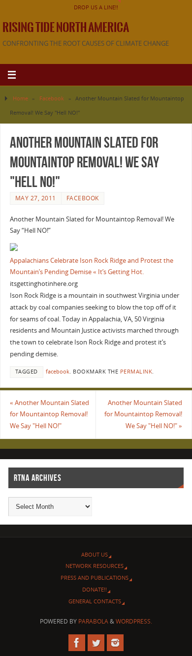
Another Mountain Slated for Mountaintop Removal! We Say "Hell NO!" (49, 415)
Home (20, 98)
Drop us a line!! (96, 7)
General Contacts (94, 601)
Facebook (51, 98)
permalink (136, 371)
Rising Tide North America (65, 27)
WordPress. (134, 621)
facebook (57, 371)
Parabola (93, 621)
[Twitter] (96, 642)
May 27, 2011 (35, 198)
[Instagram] (115, 642)
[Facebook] (76, 642)
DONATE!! (94, 589)
